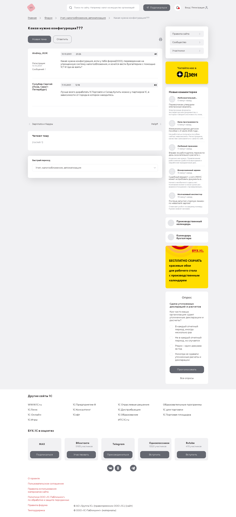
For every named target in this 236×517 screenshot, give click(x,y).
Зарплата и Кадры (42, 124)
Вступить (154, 454)
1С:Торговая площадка (177, 414)
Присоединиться (118, 454)
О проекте (34, 478)
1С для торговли (173, 409)
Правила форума (37, 505)
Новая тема (39, 39)
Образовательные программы (182, 404)
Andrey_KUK (40, 53)
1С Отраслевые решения (133, 404)
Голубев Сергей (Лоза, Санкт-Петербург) (42, 87)
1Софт (76, 414)
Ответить (62, 39)
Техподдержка (36, 510)
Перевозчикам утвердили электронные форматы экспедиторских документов (183, 106)
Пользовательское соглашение (46, 483)
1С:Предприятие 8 (84, 404)
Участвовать (81, 454)
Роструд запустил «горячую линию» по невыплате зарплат (186, 202)
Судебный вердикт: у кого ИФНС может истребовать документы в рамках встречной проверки (185, 179)
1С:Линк (32, 409)
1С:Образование (128, 414)
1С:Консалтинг (82, 409)
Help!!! (154, 124)
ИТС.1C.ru (123, 419)
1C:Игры (33, 419)
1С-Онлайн (34, 414)
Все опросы (187, 378)
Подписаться (158, 7)
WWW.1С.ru (35, 404)
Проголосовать (186, 369)
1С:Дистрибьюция (129, 409)
